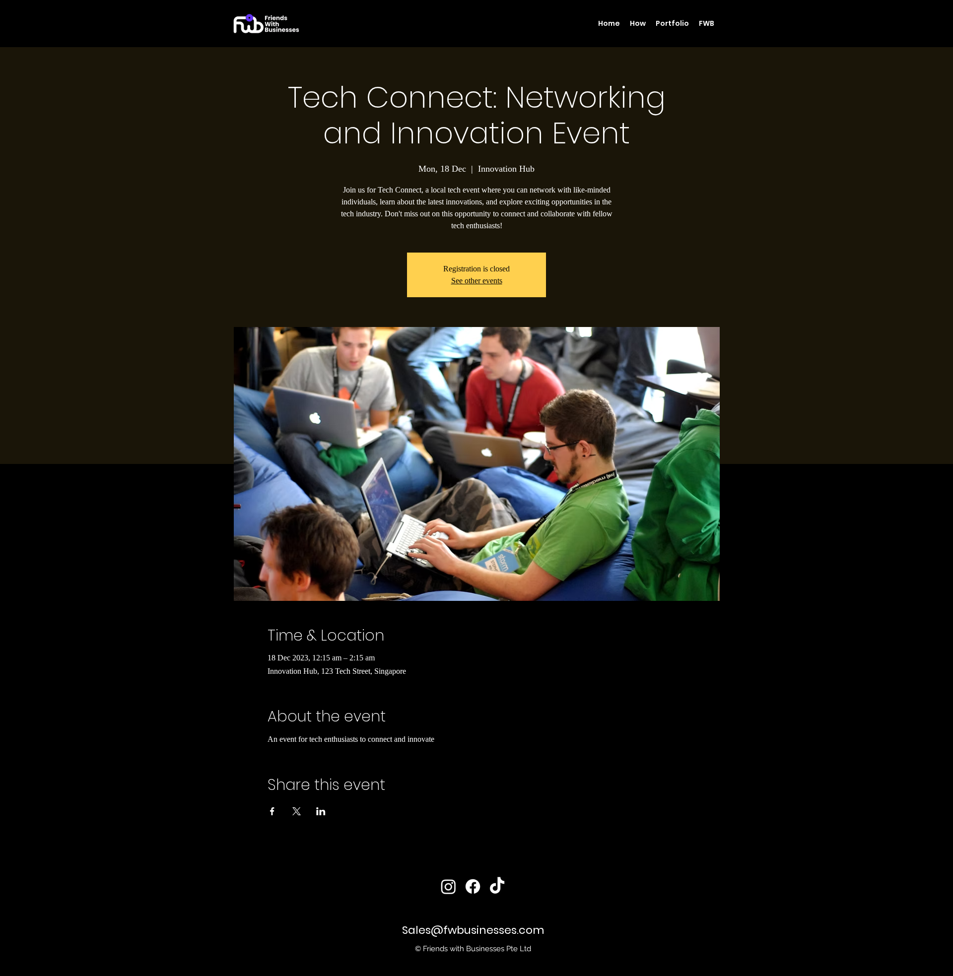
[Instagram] (448, 886)
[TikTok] (497, 886)
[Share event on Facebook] (272, 811)
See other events (476, 280)
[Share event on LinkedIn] (321, 811)
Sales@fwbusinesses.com (473, 930)
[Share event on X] (296, 811)
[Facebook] (472, 886)
